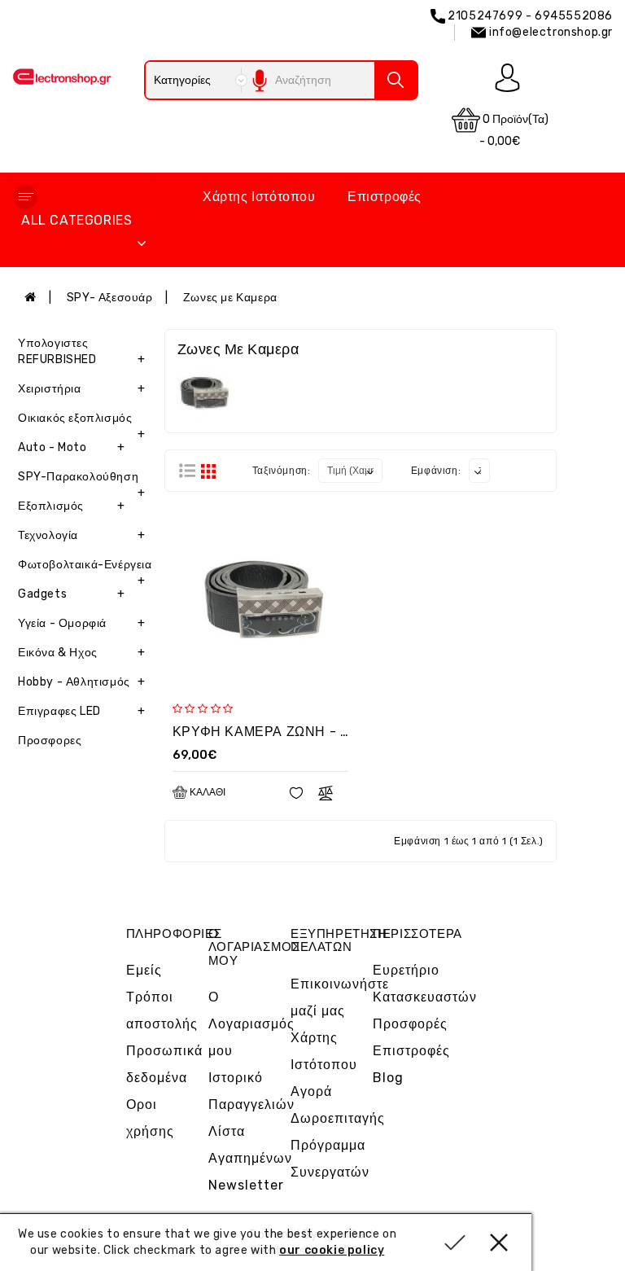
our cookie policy (331, 1250)
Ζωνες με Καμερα (230, 298)
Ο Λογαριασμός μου (251, 1023)
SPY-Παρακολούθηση (82, 481)
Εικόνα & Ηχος (82, 653)
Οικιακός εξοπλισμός (82, 422)
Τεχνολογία (82, 535)
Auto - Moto (71, 447)
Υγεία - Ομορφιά (82, 623)
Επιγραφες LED (82, 711)
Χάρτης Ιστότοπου (259, 196)
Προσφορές (410, 1024)
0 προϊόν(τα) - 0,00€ (514, 130)
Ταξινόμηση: (281, 470)
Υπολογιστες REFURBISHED (82, 351)
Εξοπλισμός (71, 506)
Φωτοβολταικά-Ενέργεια (85, 569)
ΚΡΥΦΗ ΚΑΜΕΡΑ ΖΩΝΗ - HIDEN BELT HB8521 (321, 731)
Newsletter (246, 1185)
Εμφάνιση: (436, 470)
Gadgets (71, 594)
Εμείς (144, 970)
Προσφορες (49, 740)
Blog (388, 1077)
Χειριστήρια (82, 389)
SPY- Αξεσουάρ (110, 298)
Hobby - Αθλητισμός (82, 682)
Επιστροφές (384, 196)
